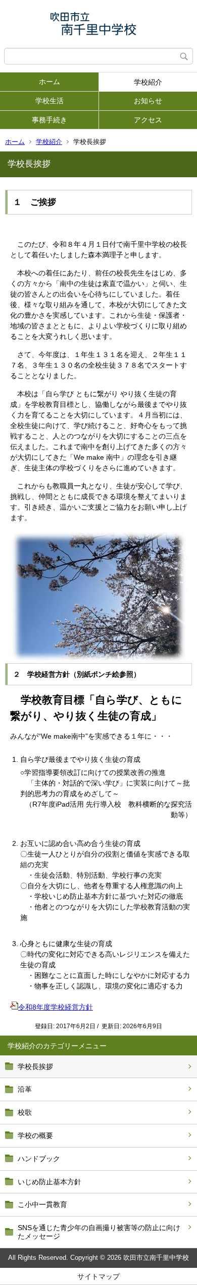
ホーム (49, 82)
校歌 (25, 1112)
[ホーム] (98, 24)
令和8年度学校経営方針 (55, 1007)
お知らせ (148, 101)
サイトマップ (98, 1276)
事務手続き (49, 120)
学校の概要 (35, 1135)
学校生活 (49, 101)
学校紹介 (148, 82)
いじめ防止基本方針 (49, 1182)
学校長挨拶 (35, 1066)
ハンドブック (39, 1159)
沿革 (25, 1089)
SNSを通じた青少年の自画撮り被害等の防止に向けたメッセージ (99, 1232)
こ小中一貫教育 (42, 1204)
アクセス (148, 120)
